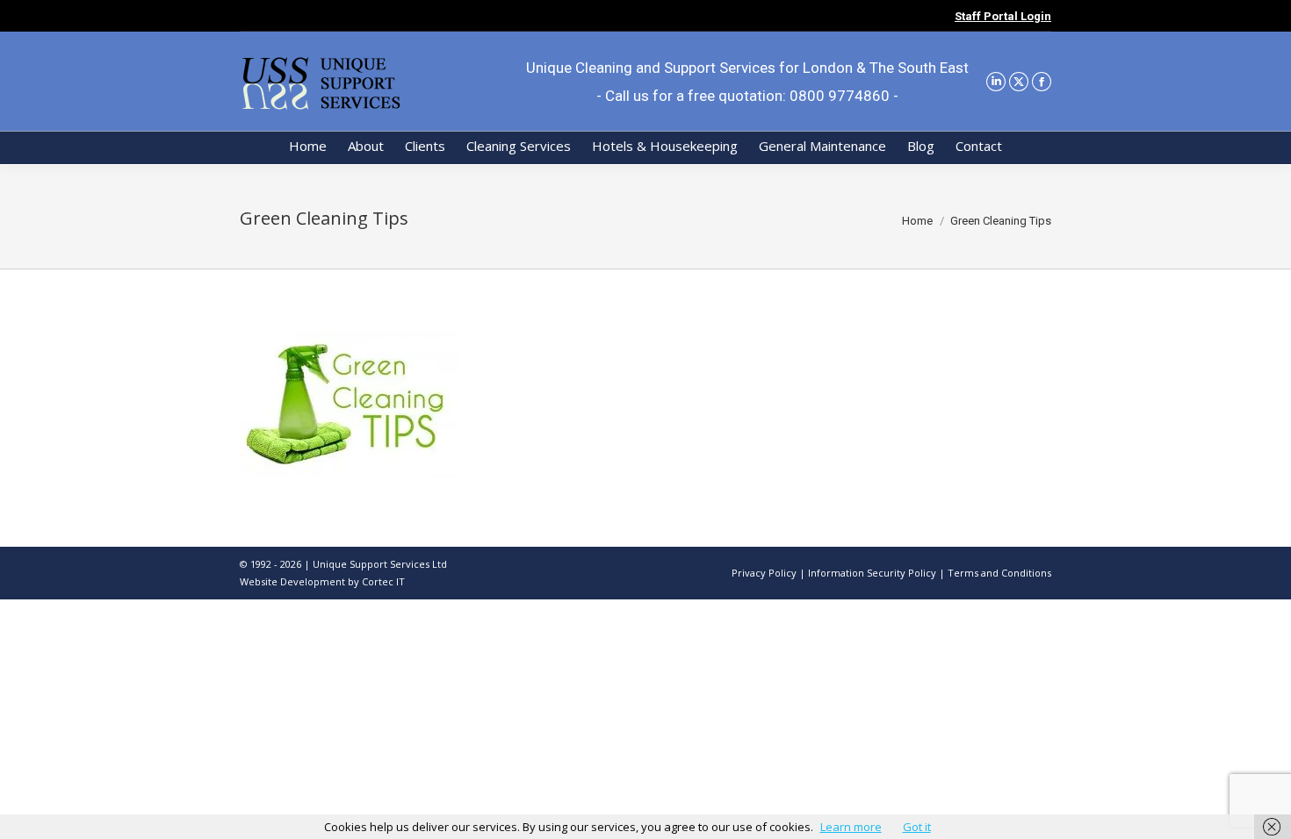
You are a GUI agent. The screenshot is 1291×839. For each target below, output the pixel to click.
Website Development (294, 581)
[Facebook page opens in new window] (1041, 81)
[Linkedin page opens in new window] (996, 81)
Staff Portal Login (1003, 16)
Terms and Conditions (999, 572)
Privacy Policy (764, 572)
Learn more (851, 827)
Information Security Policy (872, 572)
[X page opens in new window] (1018, 81)
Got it (917, 827)
